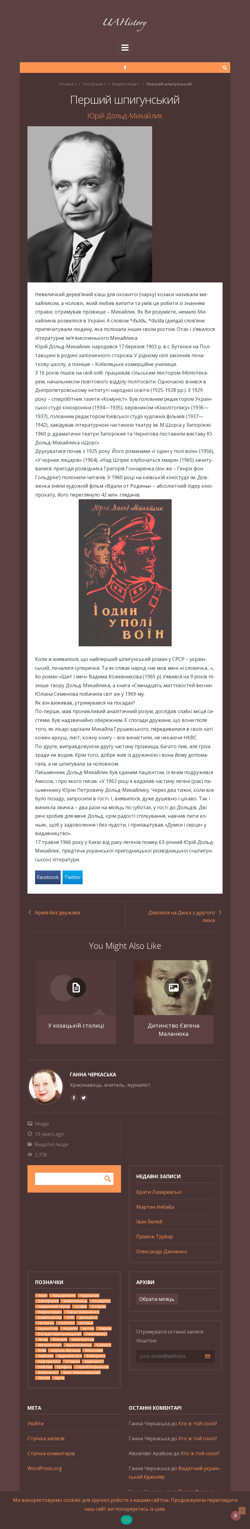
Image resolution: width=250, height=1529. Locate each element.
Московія (94, 1350)
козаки (86, 1323)
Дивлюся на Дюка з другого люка (181, 916)
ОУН (70, 1317)
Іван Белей (149, 1221)
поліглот (67, 1323)
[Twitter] (83, 1097)
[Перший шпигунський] (125, 204)
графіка (64, 1367)
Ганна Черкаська (93, 1074)
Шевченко (48, 1372)
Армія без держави (57, 912)
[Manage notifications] (236, 1515)
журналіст (94, 1361)
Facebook (48, 877)
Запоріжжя (48, 1301)
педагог (70, 1328)
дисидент (88, 1317)
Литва (44, 1378)
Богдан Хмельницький (60, 1334)
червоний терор (54, 1306)
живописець (75, 1301)
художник (89, 1295)
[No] (242, 1510)
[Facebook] (125, 67)
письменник (64, 1295)
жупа (60, 1378)
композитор (50, 1317)
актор (88, 1328)
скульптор (48, 1328)
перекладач (50, 1312)
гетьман (46, 1323)
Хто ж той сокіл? (197, 1423)
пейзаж (45, 1367)
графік (81, 1306)
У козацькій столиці (76, 1025)
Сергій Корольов (93, 1367)
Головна (65, 84)
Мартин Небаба (155, 1207)
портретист (49, 1361)
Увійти (35, 1423)
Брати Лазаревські (159, 1192)
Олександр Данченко (161, 1251)
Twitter (72, 877)
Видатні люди (124, 84)
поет (43, 1295)
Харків (105, 1328)
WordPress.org (44, 1468)
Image (42, 1123)
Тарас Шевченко (82, 1312)
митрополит (50, 1345)
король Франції (66, 1350)
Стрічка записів (46, 1438)
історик (99, 1306)
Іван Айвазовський (82, 1372)
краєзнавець (79, 1345)
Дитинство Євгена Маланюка (174, 1029)
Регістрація (93, 84)
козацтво (101, 1301)
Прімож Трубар (154, 1236)
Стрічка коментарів (51, 1453)
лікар (43, 1339)
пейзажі (46, 1356)
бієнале (60, 1339)
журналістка (70, 1356)
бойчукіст (96, 1356)
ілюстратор (83, 1339)
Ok (126, 1519)
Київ (42, 1350)
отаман (73, 1361)
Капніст (104, 1345)
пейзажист (96, 1334)
